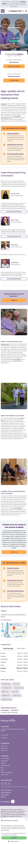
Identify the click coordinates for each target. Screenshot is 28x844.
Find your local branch (7, 772)
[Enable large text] (13, 801)
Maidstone (20, 54)
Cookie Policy (13, 835)
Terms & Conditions (6, 790)
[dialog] (14, 831)
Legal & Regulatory (6, 792)
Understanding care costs (15, 144)
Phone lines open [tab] (8, 648)
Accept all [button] (14, 838)
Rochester (3, 104)
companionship (17, 508)
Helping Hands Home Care (8, 707)
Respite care (4, 750)
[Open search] (23, 11)
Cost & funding (5, 758)
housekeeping (17, 359)
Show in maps (4, 735)
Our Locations (5, 710)
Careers (3, 763)
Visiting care (4, 748)
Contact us (4, 738)
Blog (2, 768)
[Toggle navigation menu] (26, 11)
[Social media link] (2, 783)
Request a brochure (13, 133)
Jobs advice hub (5, 765)
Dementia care (5, 344)
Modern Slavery (5, 794)
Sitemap (3, 797)
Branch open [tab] (21, 648)
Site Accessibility (5, 801)
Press (2, 770)
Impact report (4, 774)
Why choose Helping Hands (15, 154)
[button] (14, 841)
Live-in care (4, 746)
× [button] (26, 819)
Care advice (4, 761)
